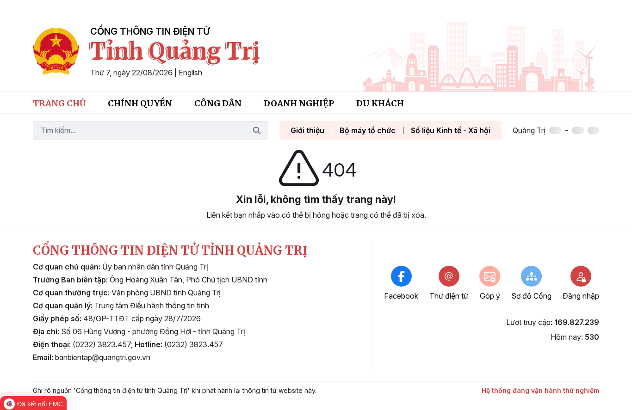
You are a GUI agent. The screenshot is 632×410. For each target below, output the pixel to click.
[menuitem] (59, 102)
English (190, 72)
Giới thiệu (307, 130)
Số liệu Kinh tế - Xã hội (450, 130)
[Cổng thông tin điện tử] (56, 51)
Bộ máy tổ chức (368, 130)
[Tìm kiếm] (256, 130)
